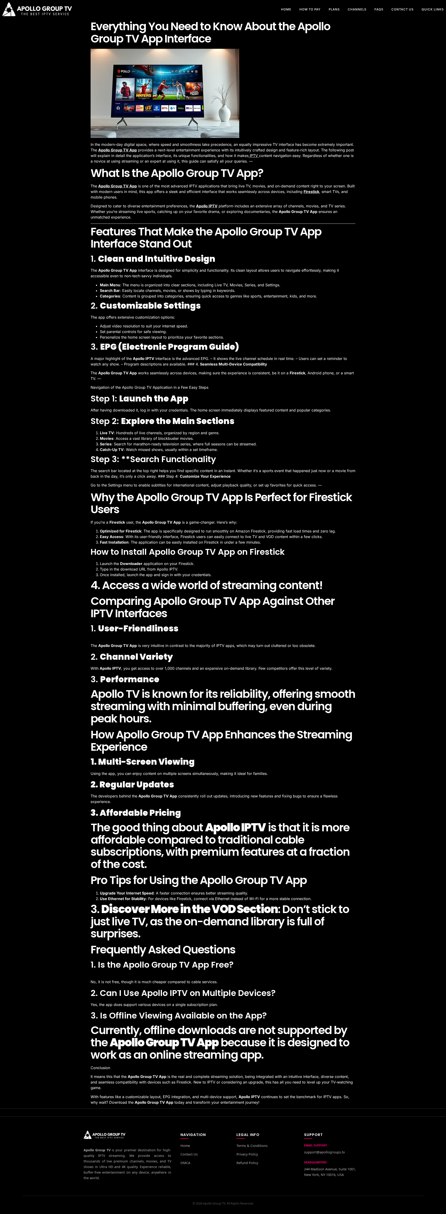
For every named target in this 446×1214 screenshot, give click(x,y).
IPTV (254, 155)
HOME (286, 9)
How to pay (310, 9)
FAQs (378, 9)
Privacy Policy (247, 1154)
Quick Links (433, 9)
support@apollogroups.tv (324, 1152)
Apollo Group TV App (117, 150)
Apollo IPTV (206, 206)
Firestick (311, 191)
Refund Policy (247, 1163)
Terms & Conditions (252, 1145)
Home (185, 1145)
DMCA (185, 1163)
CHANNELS (357, 9)
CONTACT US (402, 9)
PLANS (334, 9)
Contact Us (189, 1154)
